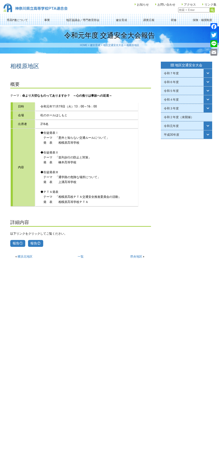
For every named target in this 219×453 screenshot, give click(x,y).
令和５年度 (171, 90)
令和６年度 (171, 82)
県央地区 (136, 256)
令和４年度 (171, 99)
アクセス (190, 4)
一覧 (81, 256)
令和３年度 (171, 108)
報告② (35, 243)
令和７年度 (171, 73)
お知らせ (143, 4)
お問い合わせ (166, 4)
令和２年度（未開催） (179, 117)
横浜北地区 (25, 256)
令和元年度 (171, 126)
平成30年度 (171, 134)
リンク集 (210, 4)
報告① (18, 243)
